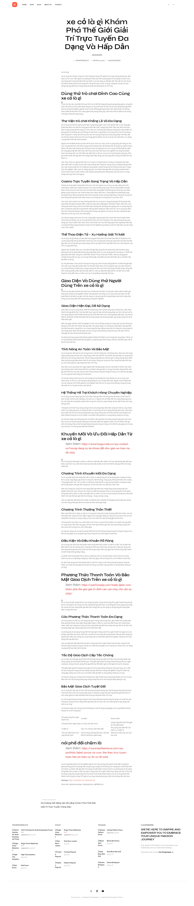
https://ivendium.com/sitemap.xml (82, 780)
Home (24, 4)
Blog (39, 4)
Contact (58, 4)
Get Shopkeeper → (166, 852)
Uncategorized (114, 60)
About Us (48, 4)
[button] (167, 5)
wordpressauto (82, 60)
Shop (32, 4)
